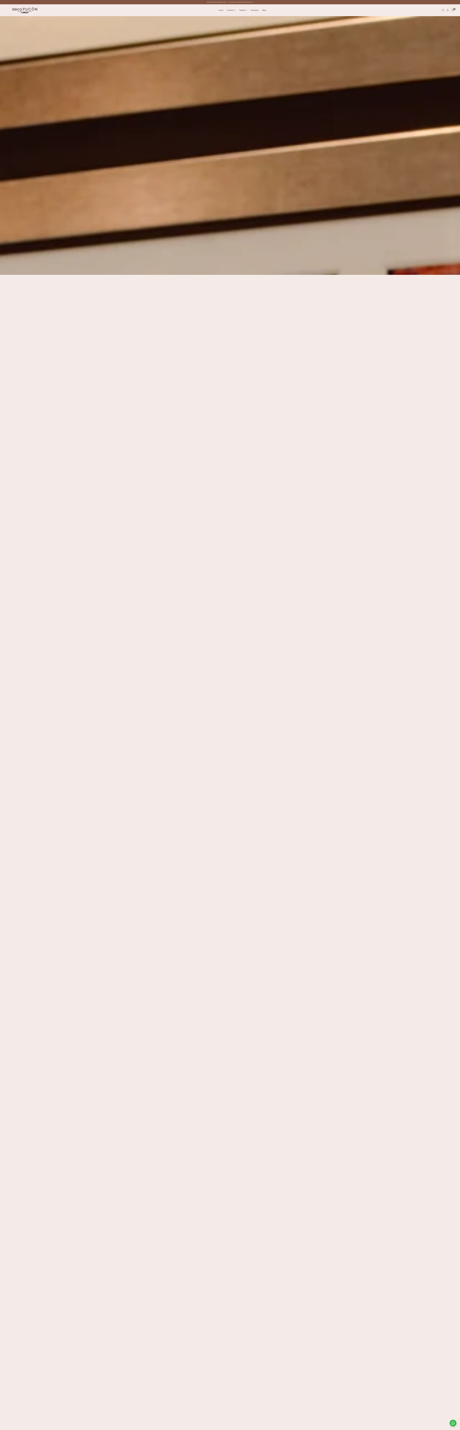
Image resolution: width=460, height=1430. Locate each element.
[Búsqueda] (443, 10)
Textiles (242, 10)
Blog (264, 10)
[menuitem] (221, 10)
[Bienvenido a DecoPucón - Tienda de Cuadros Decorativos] (230, 2)
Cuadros (230, 10)
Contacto (255, 10)
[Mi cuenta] (447, 10)
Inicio (221, 10)
